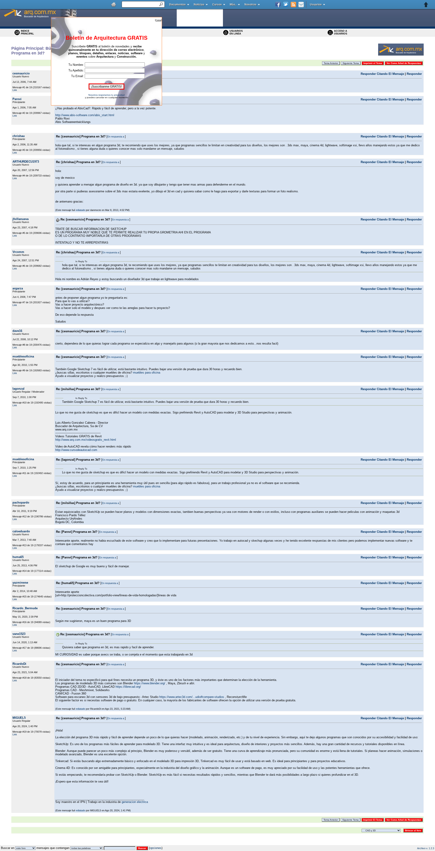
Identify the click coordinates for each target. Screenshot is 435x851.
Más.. (233, 4)
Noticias (199, 4)
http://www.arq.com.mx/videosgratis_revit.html (85, 439)
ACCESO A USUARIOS (340, 32)
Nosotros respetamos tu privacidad (106, 95)
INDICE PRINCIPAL (27, 32)
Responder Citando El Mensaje (382, 74)
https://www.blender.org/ (149, 683)
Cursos (217, 4)
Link (14, 90)
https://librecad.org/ (128, 686)
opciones (156, 848)
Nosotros (250, 4)
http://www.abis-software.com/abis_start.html (84, 115)
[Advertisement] (217, 843)
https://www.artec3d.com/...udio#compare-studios (191, 697)
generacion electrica (135, 802)
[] (158, 20)
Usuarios (316, 4)
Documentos (177, 4)
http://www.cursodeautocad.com (76, 450)
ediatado (80, 210)
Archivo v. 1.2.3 (425, 848)
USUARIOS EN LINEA (236, 32)
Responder (414, 74)
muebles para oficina (146, 372)
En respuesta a (116, 136)
